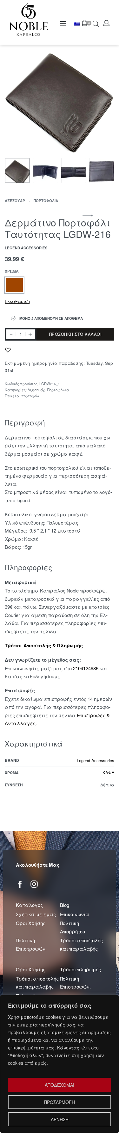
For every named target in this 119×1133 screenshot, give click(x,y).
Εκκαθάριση (17, 301)
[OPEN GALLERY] (59, 100)
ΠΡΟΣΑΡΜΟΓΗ (59, 1102)
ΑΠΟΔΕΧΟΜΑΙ (59, 1085)
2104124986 (85, 668)
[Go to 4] (101, 170)
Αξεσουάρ (15, 200)
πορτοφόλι (31, 395)
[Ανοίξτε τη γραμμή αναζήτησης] (96, 23)
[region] (59, 1064)
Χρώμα (12, 271)
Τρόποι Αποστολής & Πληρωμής (44, 645)
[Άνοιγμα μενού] (63, 23)
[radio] (14, 285)
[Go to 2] (45, 170)
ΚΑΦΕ (108, 772)
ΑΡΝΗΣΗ (60, 1119)
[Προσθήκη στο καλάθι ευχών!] (8, 350)
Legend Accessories (95, 760)
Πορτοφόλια (46, 200)
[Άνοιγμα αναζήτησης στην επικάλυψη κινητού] (92, 23)
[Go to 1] (17, 170)
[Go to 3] (73, 170)
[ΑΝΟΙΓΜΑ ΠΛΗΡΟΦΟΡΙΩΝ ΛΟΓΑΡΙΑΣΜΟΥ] (106, 23)
